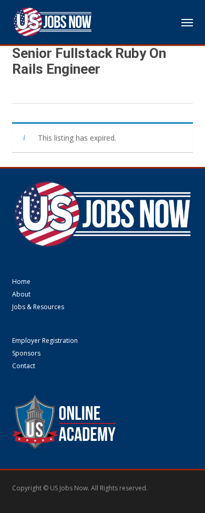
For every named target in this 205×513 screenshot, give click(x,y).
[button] (187, 22)
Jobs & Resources (38, 307)
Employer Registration (45, 341)
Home (21, 282)
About (21, 294)
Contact (23, 366)
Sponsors (26, 353)
